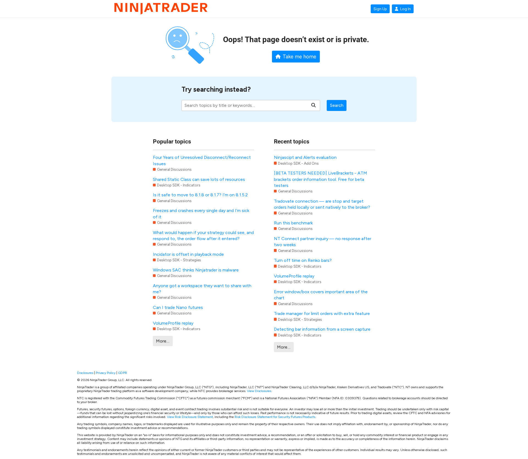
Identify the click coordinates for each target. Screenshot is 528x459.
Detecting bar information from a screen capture (322, 329)
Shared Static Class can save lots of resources (199, 179)
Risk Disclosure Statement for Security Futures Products (275, 417)
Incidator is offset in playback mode (188, 254)
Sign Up (380, 9)
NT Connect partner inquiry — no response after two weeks (322, 241)
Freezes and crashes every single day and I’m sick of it (201, 213)
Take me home (299, 57)
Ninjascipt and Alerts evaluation (305, 157)
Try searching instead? (216, 89)
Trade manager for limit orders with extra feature (322, 313)
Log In (405, 9)
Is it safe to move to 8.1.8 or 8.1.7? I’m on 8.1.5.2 (200, 194)
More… (162, 341)
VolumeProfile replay (173, 323)
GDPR (122, 373)
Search (336, 105)
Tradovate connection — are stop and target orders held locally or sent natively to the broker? (322, 204)
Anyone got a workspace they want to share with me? (202, 288)
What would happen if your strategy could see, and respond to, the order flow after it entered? (203, 235)
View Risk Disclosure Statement (190, 417)
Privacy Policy (106, 373)
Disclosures (85, 373)
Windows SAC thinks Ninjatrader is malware (196, 270)
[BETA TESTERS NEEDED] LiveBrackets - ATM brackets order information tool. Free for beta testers (320, 179)
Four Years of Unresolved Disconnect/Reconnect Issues (202, 160)
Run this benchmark (293, 223)
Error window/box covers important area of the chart (321, 294)
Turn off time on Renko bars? (303, 260)
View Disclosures (259, 391)
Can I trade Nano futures (178, 307)
